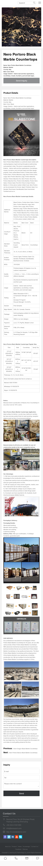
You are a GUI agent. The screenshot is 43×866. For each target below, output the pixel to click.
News (20, 846)
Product (14, 846)
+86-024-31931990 (13, 825)
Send (21, 793)
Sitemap (25, 849)
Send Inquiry (21, 80)
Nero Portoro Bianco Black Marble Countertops (23, 752)
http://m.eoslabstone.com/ (16, 832)
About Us (8, 846)
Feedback (18, 849)
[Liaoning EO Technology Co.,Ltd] (4, 2)
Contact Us (34, 846)
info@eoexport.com (14, 828)
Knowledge (26, 846)
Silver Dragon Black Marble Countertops (25, 748)
